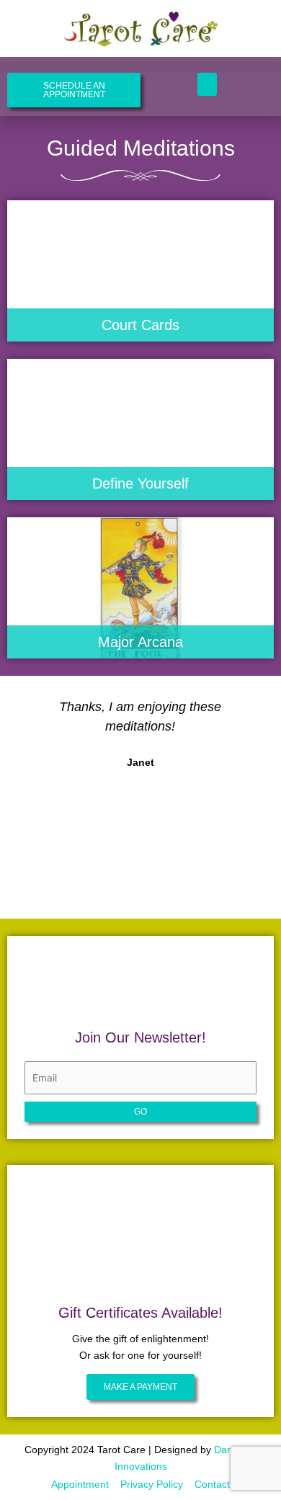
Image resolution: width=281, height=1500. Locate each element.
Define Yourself (140, 483)
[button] (207, 84)
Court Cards (140, 325)
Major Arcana (140, 642)
